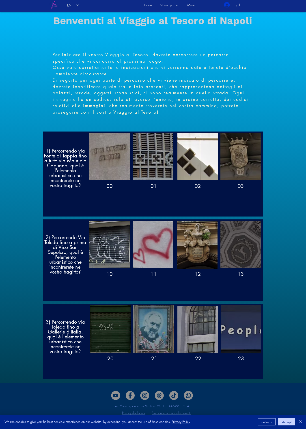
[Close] (300, 421)
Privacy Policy (181, 422)
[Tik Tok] (173, 395)
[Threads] (159, 395)
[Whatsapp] (188, 395)
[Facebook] (130, 395)
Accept (286, 422)
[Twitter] (144, 395)
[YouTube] (115, 395)
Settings (266, 422)
